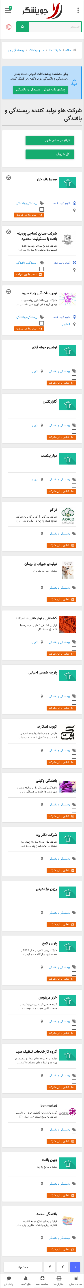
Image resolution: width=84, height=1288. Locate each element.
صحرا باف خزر (46, 179)
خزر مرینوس (48, 998)
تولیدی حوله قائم (44, 347)
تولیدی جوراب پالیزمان (40, 564)
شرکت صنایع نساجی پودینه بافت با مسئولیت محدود (37, 236)
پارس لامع (49, 943)
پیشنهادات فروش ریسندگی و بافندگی (40, 89)
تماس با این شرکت (26, 215)
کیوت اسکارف (47, 727)
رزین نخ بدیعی (46, 889)
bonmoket (49, 1106)
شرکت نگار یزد (46, 835)
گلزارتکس (50, 402)
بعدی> (23, 1267)
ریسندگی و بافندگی (26, 203)
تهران (35, 371)
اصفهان (66, 324)
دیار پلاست (49, 456)
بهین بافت (49, 1160)
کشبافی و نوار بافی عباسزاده (36, 618)
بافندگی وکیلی (46, 781)
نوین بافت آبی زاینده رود (39, 293)
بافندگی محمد (46, 1214)
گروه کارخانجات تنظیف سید (36, 1052)
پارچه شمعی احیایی (42, 673)
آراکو (53, 510)
